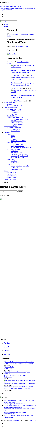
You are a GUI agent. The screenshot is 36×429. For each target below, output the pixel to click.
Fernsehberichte (12, 176)
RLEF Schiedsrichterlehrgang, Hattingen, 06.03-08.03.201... (17, 8)
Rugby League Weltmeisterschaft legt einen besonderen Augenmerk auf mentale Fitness (20, 406)
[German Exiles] (12, 54)
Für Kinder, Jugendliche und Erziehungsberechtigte (19, 156)
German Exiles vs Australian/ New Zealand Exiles (18, 363)
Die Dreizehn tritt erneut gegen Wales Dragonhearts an (22, 84)
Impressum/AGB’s (16, 169)
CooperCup (14, 112)
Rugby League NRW (17, 144)
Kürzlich (9, 63)
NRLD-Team (18, 76)
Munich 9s (14, 114)
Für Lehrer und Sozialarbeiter (19, 154)
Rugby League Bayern (17, 146)
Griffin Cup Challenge (17, 124)
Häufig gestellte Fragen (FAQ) (20, 166)
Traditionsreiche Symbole (14, 106)
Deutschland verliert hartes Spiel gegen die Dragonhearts (23, 71)
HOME (6, 24)
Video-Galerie (11, 174)
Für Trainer (14, 151)
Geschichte (10, 104)
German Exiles (15, 131)
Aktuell (6, 26)
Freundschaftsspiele (17, 122)
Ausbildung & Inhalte (13, 149)
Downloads (14, 167)
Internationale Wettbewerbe (15, 117)
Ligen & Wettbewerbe (10, 107)
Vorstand (13, 137)
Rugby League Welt (9, 102)
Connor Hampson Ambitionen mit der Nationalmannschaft (15, 413)
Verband (9, 134)
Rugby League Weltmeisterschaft (20, 119)
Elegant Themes (14, 420)
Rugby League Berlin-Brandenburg (21, 147)
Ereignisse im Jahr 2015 (7, 10)
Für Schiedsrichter (16, 152)
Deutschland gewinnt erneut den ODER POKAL (18, 388)
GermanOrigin (15, 129)
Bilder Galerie (11, 172)
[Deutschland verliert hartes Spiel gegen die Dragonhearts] (23, 67)
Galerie (6, 171)
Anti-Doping (15, 162)
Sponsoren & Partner (10, 179)
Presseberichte (11, 177)
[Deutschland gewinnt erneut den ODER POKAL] (23, 92)
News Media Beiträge (22, 46)
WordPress (33, 420)
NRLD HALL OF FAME (18, 141)
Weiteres (9, 164)
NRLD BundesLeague (17, 111)
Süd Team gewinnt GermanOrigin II (10, 6)
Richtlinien (14, 161)
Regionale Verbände (13, 142)
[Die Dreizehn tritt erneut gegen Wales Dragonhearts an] (23, 79)
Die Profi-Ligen (12, 116)
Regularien (10, 159)
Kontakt (13, 139)
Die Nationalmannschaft (14, 127)
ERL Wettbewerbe (16, 121)
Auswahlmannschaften (10, 126)
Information (7, 132)
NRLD (13, 136)
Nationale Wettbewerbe (14, 109)
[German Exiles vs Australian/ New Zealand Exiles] (21, 36)
